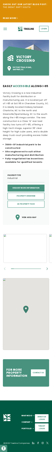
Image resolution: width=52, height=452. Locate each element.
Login (44, 29)
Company (26, 422)
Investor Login (41, 418)
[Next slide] (47, 269)
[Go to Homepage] (26, 29)
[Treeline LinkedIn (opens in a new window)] (33, 443)
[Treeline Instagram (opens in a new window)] (42, 443)
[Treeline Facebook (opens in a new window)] (38, 443)
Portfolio (27, 428)
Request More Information (26, 188)
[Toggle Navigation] (5, 29)
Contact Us (38, 373)
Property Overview (26, 196)
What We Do (27, 416)
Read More (10, 18)
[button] (26, 309)
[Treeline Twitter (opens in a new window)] (47, 443)
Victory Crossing (12, 93)
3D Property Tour (26, 204)
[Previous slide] (4, 269)
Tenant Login (41, 427)
